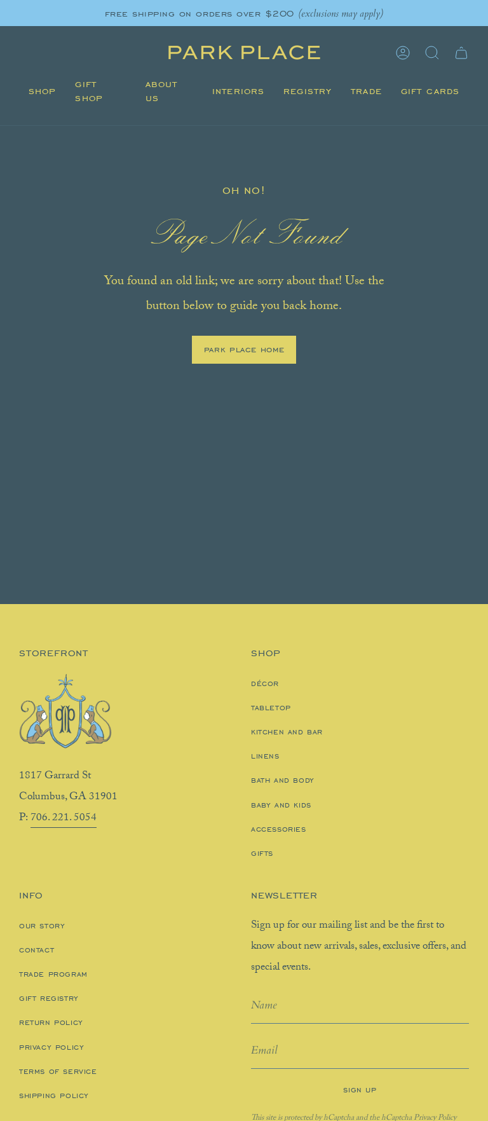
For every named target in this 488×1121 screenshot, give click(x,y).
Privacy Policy (51, 1047)
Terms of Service (58, 1071)
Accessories (278, 829)
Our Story (42, 926)
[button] (42, 91)
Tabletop (271, 708)
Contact (36, 950)
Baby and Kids (281, 805)
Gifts (262, 853)
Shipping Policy (54, 1095)
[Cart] (461, 53)
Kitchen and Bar (287, 732)
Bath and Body (283, 780)
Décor (265, 683)
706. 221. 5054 (63, 818)
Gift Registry (49, 998)
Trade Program (53, 974)
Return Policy (51, 1022)
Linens (265, 756)
